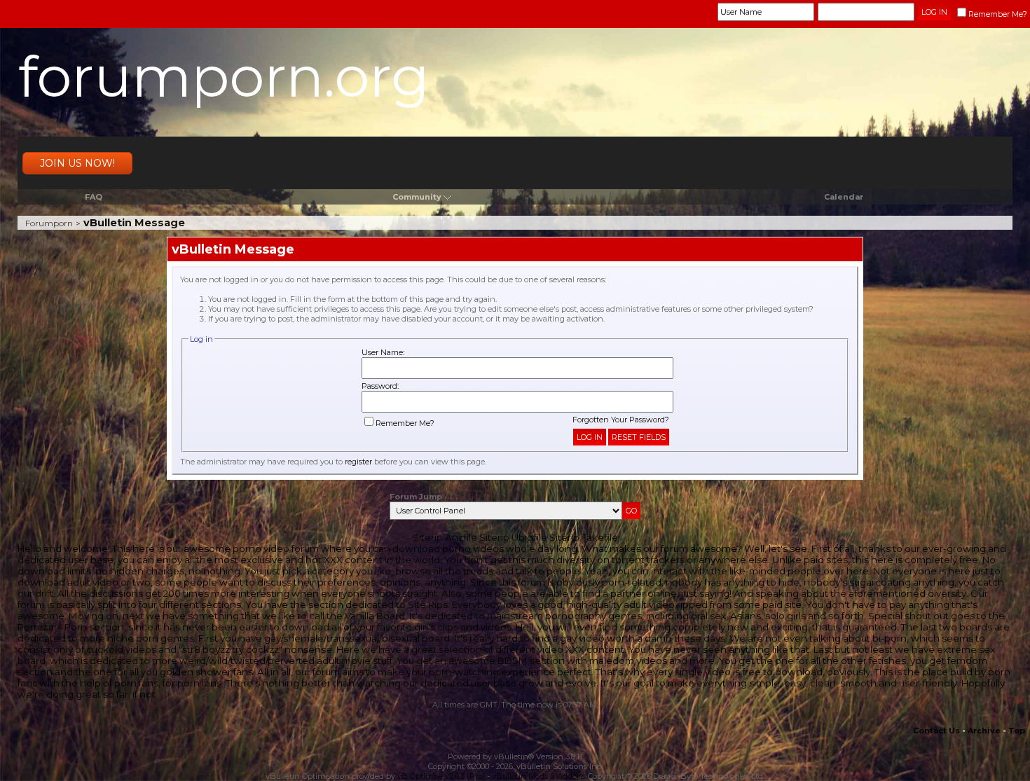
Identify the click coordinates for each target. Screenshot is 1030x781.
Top (1016, 730)
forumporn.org (224, 77)
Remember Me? (997, 14)
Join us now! (77, 163)
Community (416, 197)
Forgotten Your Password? (620, 419)
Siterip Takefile (583, 537)
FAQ (93, 197)
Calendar (843, 197)
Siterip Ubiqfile (513, 537)
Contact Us (936, 730)
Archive (984, 730)
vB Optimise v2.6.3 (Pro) (441, 776)
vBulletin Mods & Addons (539, 776)
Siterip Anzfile (445, 537)
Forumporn (49, 223)
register (358, 461)
